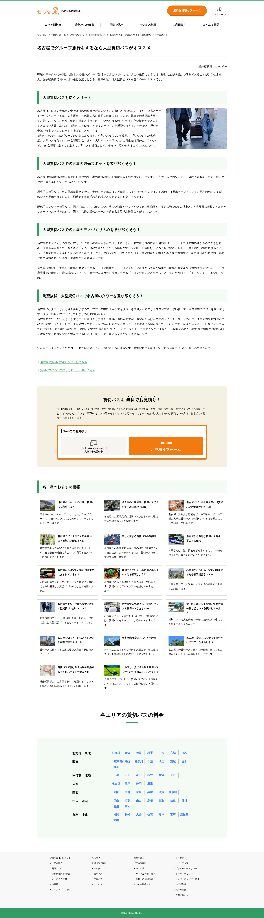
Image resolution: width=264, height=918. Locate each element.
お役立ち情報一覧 (142, 884)
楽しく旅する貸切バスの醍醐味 (139, 536)
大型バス (98, 874)
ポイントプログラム (61, 889)
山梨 (116, 775)
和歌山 (173, 792)
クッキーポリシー (184, 874)
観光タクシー (98, 858)
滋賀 (161, 792)
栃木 (184, 761)
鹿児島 (184, 814)
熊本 (161, 814)
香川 (184, 800)
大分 (139, 814)
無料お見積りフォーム (187, 10)
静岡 (139, 783)
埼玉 (161, 761)
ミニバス (98, 884)
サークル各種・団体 (145, 874)
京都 (127, 792)
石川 (127, 775)
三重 (150, 783)
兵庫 (150, 792)
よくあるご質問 (59, 879)
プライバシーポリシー (186, 868)
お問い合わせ (182, 895)
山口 (139, 800)
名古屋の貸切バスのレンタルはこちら (63, 362)
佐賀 (150, 814)
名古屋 (116, 783)
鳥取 (161, 800)
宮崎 (173, 814)
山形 (161, 752)
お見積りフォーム (166, 447)
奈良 (139, 792)
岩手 (150, 752)
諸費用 (55, 884)
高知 (127, 806)
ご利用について (57, 868)
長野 (173, 775)
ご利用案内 (179, 24)
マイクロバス (100, 868)
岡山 (116, 800)
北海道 (116, 752)
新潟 (161, 775)
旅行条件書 (181, 889)
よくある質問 (211, 24)
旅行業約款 (181, 884)
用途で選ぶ (116, 24)
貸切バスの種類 (84, 24)
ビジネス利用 (147, 24)
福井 (150, 775)
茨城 (173, 761)
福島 (184, 752)
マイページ (220, 14)
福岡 (116, 814)
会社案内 (180, 858)
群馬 (116, 767)
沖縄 (116, 820)
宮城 (173, 752)
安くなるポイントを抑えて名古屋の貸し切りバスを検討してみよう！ (204, 608)
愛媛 (116, 806)
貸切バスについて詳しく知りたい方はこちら (67, 370)
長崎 (127, 814)
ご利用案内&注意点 (61, 874)
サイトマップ (182, 863)
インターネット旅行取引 (187, 879)
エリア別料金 (53, 24)
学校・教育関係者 (144, 879)
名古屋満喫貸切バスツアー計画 (139, 637)
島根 (150, 800)
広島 (127, 800)
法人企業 (140, 868)
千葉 (150, 761)
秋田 (139, 752)
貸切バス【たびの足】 (60, 858)
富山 (139, 775)
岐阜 (127, 783)
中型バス (98, 879)
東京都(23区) (122, 761)
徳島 (173, 800)
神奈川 (139, 761)
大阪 (116, 792)
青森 (127, 752)
